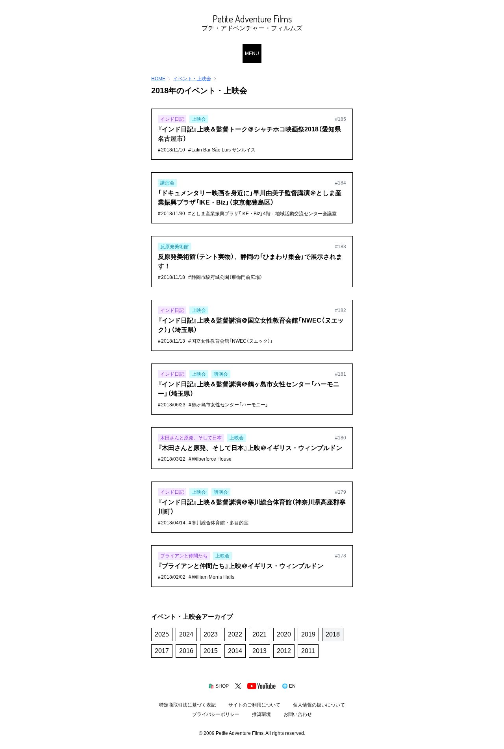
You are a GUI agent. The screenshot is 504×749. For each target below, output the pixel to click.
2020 (284, 634)
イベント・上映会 (192, 78)
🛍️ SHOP (218, 686)
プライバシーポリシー (215, 714)
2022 (235, 634)
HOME (158, 78)
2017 (162, 651)
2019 (308, 634)
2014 (235, 651)
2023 (211, 634)
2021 (259, 634)
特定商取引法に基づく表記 (187, 705)
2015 (211, 651)
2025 (162, 634)
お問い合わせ (298, 714)
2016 (186, 651)
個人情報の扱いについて (319, 705)
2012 (284, 651)
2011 (308, 651)
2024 (186, 634)
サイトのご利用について (254, 705)
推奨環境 (261, 714)
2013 (259, 651)
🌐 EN (289, 686)
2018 (333, 634)
